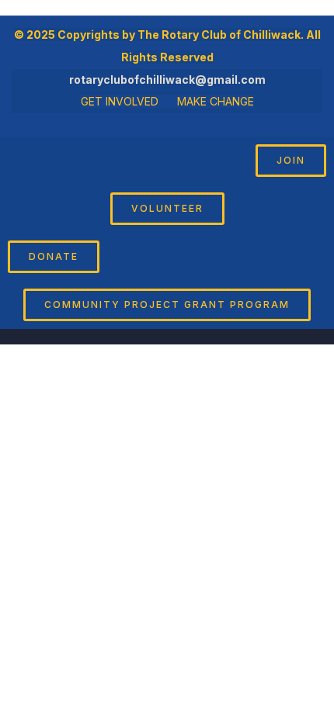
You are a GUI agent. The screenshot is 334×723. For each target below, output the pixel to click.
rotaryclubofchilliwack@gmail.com (167, 79)
